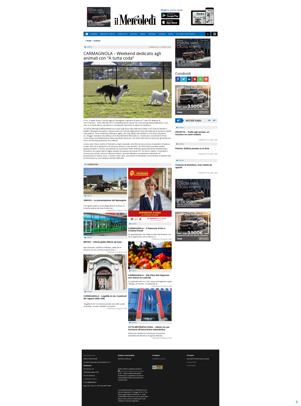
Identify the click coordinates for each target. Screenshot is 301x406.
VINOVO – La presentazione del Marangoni (104, 200)
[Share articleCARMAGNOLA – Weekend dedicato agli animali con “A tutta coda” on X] (183, 79)
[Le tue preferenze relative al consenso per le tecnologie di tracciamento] (297, 402)
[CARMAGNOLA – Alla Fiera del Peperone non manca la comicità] (150, 255)
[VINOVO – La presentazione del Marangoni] (105, 181)
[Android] (170, 15)
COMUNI (161, 34)
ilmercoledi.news (89, 355)
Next (214, 120)
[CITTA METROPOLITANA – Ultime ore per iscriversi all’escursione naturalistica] (150, 304)
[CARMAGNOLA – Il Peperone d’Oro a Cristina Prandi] (150, 195)
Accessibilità (191, 365)
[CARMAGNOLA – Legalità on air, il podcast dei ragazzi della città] (105, 272)
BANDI (142, 34)
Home (88, 41)
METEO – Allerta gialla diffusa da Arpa (102, 242)
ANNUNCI (134, 34)
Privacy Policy (191, 362)
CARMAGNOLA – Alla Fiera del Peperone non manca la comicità (148, 276)
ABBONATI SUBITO (107, 34)
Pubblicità (122, 34)
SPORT (170, 34)
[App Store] (170, 22)
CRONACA (152, 34)
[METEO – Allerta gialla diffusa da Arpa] (105, 224)
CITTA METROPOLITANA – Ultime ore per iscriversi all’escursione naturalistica (149, 328)
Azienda (93, 34)
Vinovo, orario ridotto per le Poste (192, 132)
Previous (209, 120)
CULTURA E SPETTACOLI (185, 34)
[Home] (86, 34)
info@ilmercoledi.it (90, 379)
